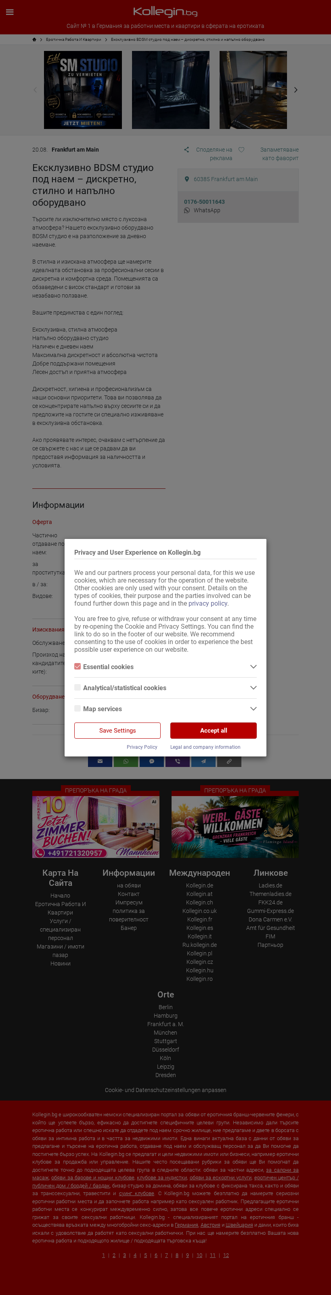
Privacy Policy (142, 747)
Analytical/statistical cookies (124, 688)
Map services (102, 709)
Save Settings (117, 730)
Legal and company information (205, 747)
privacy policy (208, 603)
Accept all (213, 730)
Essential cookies (108, 667)
